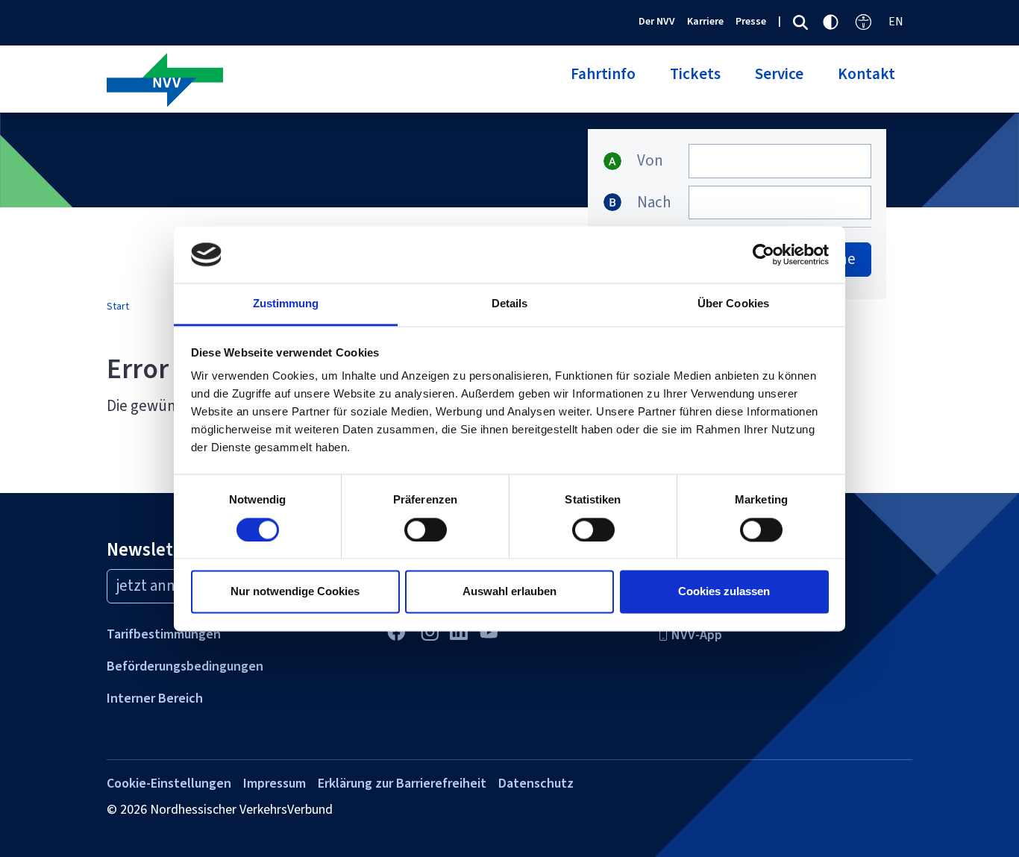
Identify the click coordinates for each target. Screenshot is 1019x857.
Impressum (274, 783)
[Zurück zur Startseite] (302, 81)
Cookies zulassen (724, 592)
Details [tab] (510, 304)
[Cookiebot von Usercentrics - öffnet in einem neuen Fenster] (763, 254)
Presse (751, 21)
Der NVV (657, 21)
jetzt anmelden (167, 585)
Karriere (705, 21)
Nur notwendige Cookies (295, 592)
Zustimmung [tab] (286, 304)
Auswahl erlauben (509, 592)
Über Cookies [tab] (733, 304)
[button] (603, 83)
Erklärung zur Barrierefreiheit (402, 783)
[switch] (425, 529)
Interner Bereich (155, 698)
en (895, 21)
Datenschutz (536, 783)
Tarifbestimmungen (164, 634)
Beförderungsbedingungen (185, 666)
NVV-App (696, 635)
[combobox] (780, 161)
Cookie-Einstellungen (169, 783)
